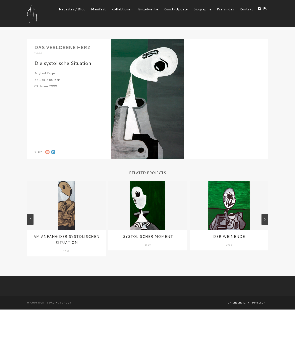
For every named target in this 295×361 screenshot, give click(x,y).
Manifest (98, 9)
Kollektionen (122, 9)
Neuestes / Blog (72, 9)
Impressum (258, 302)
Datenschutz (237, 302)
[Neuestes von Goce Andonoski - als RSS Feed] (265, 8)
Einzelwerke (148, 9)
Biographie (202, 9)
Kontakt (246, 9)
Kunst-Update (176, 9)
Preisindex (225, 9)
